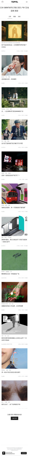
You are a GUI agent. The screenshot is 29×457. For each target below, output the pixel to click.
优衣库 (3, 173)
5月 (11, 271)
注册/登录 (14, 418)
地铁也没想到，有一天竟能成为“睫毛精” (13, 207)
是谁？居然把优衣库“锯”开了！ (11, 175)
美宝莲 (3, 205)
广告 (6, 77)
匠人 (13, 303)
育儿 (2, 141)
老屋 (11, 109)
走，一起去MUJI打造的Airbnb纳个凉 (12, 111)
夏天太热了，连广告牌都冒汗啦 (11, 404)
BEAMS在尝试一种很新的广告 (10, 274)
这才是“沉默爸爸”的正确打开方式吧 (12, 143)
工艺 (10, 303)
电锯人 (9, 173)
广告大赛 (9, 237)
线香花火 (3, 370)
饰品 (10, 370)
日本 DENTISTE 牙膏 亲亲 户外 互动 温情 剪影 (11, 42)
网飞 (2, 402)
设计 (8, 335)
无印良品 (3, 109)
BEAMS (3, 271)
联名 (6, 173)
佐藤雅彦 (7, 271)
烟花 (7, 370)
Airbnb (7, 109)
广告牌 (5, 402)
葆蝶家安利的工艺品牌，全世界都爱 (12, 306)
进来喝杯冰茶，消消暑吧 (9, 79)
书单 (2, 335)
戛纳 (2, 237)
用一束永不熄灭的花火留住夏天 (11, 372)
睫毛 (6, 205)
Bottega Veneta (5, 303)
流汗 (9, 402)
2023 (5, 237)
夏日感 (3, 77)
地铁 (9, 205)
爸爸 (5, 141)
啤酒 (9, 77)
